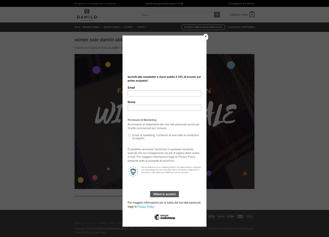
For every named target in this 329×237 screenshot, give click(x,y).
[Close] (205, 37)
